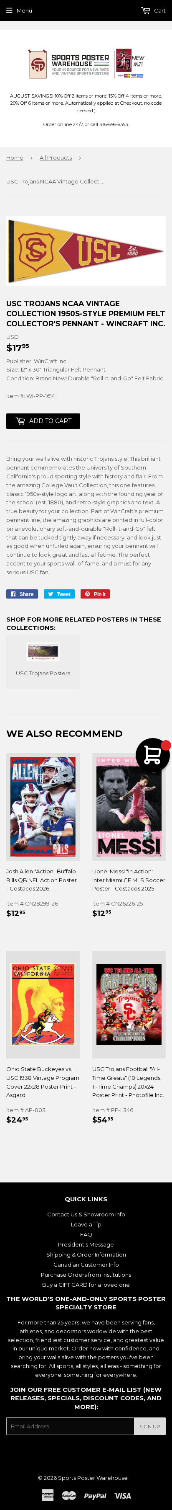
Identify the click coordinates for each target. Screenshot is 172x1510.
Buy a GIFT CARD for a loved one (86, 1284)
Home (14, 157)
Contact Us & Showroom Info (86, 1214)
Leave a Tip (86, 1224)
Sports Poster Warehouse (93, 1477)
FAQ (86, 1234)
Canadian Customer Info (86, 1264)
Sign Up (149, 1426)
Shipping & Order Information (86, 1254)
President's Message (86, 1244)
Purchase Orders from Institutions (86, 1274)
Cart (159, 10)
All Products (56, 157)
